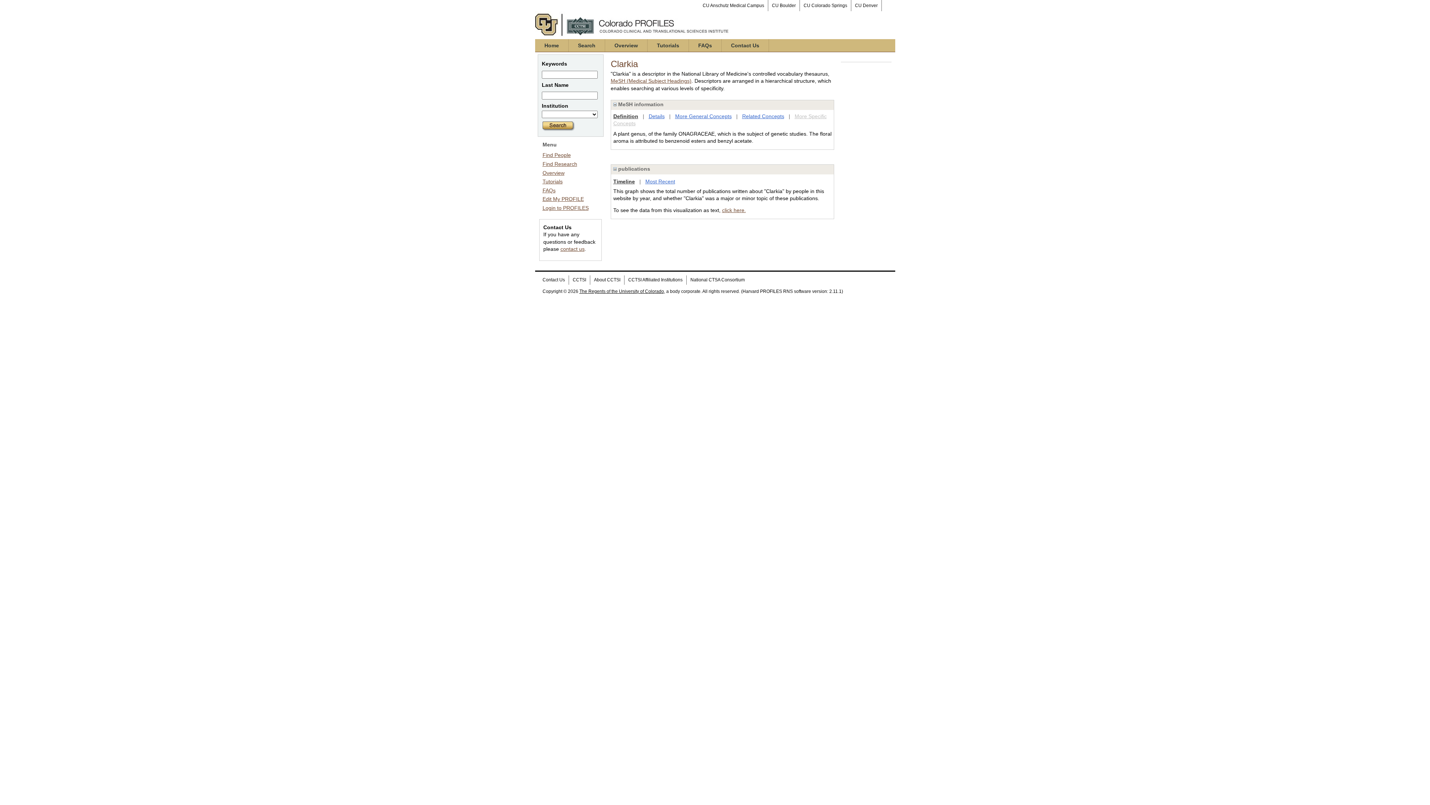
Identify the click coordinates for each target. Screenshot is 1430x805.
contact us (572, 249)
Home (551, 45)
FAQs (705, 45)
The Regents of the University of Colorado (621, 291)
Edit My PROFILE (563, 199)
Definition (625, 116)
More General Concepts (703, 116)
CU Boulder (784, 5)
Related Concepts (763, 116)
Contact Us (745, 45)
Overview (626, 45)
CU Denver (866, 5)
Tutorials (668, 45)
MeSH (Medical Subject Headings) (651, 81)
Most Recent (660, 181)
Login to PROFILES (566, 208)
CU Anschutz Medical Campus (733, 5)
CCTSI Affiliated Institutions (655, 279)
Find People (557, 155)
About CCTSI (607, 279)
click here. (734, 210)
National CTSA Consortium (717, 279)
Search (586, 45)
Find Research (560, 164)
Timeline (624, 181)
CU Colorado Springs (825, 5)
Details (657, 116)
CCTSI (579, 279)
